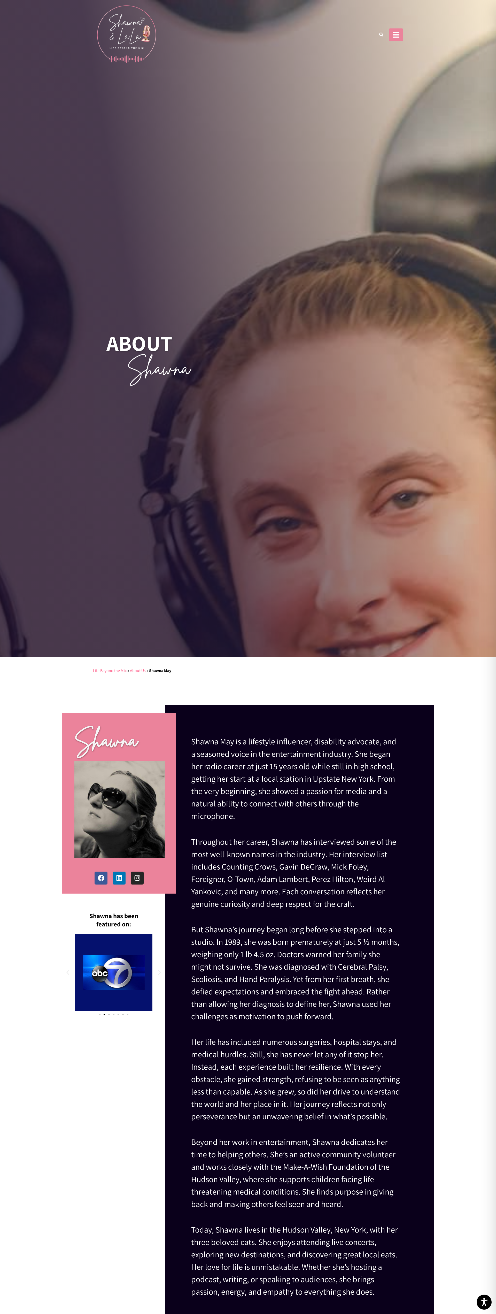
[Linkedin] (119, 878)
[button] (381, 35)
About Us (138, 670)
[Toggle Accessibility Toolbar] (484, 1302)
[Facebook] (101, 878)
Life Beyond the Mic (110, 670)
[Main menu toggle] (396, 34)
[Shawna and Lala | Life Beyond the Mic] (126, 34)
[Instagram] (137, 878)
